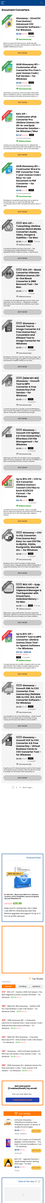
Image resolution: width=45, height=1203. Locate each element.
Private (32, 36)
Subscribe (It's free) (22, 1100)
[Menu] (3, 3)
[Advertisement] (22, 949)
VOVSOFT (32, 350)
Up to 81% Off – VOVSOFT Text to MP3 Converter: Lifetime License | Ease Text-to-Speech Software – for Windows (28, 641)
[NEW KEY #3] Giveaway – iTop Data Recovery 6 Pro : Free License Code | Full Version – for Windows (22, 1040)
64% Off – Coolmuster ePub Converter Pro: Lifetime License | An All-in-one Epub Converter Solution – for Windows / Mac (28, 122)
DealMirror (23, 1134)
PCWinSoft (18, 1153)
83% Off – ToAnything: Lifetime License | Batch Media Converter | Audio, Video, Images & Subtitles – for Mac (28, 230)
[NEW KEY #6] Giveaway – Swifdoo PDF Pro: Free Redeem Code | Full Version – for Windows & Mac (21, 1009)
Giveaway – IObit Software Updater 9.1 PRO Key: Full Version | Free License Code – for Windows (21, 1054)
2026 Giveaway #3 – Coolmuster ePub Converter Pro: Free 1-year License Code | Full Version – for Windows (28, 71)
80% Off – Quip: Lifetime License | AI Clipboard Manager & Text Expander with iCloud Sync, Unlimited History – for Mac (29, 593)
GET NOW (22, 102)
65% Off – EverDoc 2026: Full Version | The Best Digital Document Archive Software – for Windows (22, 994)
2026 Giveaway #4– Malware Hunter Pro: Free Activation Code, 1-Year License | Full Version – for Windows (22, 1068)
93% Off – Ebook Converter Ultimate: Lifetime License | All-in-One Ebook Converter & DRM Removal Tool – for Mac (28, 278)
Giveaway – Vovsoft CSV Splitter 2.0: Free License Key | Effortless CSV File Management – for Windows (28, 437)
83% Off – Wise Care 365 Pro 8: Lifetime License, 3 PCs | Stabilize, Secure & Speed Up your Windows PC (21, 896)
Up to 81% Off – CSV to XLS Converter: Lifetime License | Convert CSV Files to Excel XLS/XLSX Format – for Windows (28, 487)
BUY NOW (22, 53)
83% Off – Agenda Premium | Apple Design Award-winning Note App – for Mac (27, 1161)
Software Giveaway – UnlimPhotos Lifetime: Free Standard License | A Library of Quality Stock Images (27, 1123)
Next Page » (28, 787)
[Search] (41, 3)
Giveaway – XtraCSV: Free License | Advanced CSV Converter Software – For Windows (28, 24)
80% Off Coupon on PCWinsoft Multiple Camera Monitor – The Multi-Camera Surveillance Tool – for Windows (28, 1143)
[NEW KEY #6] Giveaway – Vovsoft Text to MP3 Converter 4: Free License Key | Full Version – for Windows (27, 387)
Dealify (17, 1134)
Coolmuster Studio (24, 86)
